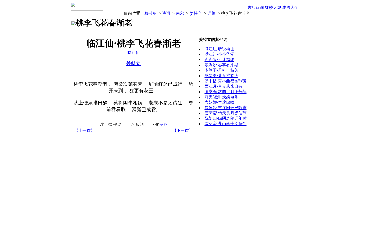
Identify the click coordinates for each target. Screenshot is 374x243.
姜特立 (196, 13)
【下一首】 (182, 130)
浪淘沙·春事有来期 (221, 65)
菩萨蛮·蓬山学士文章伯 (226, 124)
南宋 (180, 13)
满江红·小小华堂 (219, 54)
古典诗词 (256, 7)
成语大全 (290, 7)
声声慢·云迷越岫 (219, 59)
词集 (211, 13)
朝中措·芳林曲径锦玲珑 (226, 81)
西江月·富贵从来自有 (223, 86)
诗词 (166, 13)
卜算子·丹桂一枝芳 (221, 70)
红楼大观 (273, 7)
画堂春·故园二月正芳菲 (226, 91)
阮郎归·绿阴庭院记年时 (226, 118)
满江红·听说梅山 (219, 49)
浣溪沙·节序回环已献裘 (226, 107)
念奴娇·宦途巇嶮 (219, 102)
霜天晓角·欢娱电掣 (221, 97)
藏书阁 (150, 13)
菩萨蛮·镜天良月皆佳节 (226, 113)
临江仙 (133, 52)
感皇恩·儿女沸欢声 (221, 75)
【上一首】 (84, 130)
